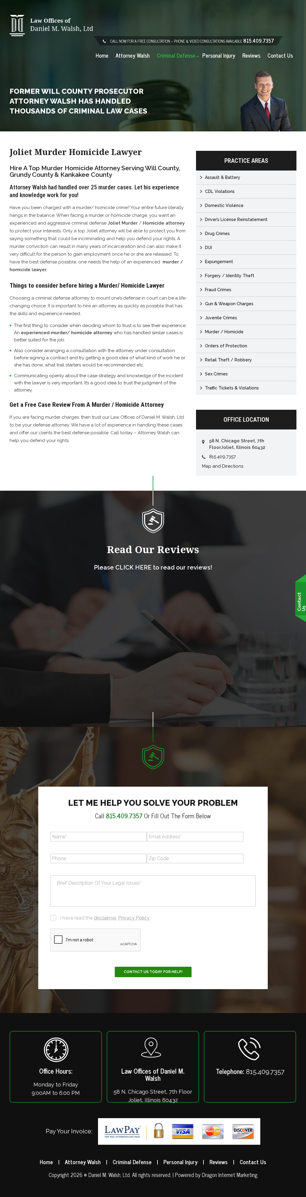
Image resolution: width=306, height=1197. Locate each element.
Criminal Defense (176, 55)
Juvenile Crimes (221, 317)
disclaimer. (105, 918)
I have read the (104, 918)
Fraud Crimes (218, 289)
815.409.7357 (258, 40)
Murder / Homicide (224, 331)
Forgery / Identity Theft (229, 275)
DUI (208, 247)
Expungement (219, 261)
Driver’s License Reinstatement (236, 219)
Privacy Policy (133, 918)
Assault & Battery (222, 177)
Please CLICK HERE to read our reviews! (153, 567)
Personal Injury (218, 55)
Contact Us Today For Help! (153, 972)
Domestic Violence (224, 205)
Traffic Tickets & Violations (232, 388)
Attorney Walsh (133, 55)
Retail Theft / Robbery (228, 359)
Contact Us (280, 55)
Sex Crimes (216, 374)
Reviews (251, 55)
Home (102, 55)
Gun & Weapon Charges (229, 303)
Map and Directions (222, 466)
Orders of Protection (226, 345)
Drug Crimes (217, 233)
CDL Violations (220, 191)
